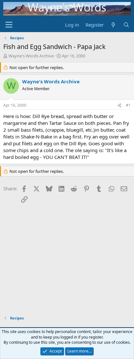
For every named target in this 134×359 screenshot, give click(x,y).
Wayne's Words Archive (31, 56)
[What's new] (113, 25)
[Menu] (9, 24)
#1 (128, 105)
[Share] (119, 105)
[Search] (126, 25)
